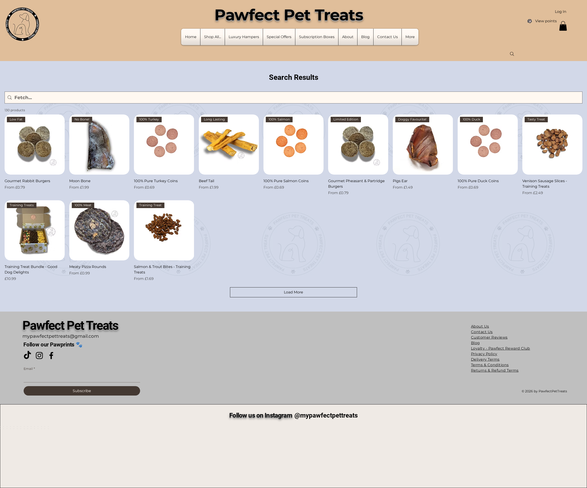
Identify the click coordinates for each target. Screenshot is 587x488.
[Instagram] (39, 151)
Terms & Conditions (490, 161)
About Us (480, 122)
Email (29, 164)
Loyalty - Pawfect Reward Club (500, 144)
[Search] (512, 54)
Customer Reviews (489, 133)
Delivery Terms (485, 155)
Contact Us (482, 127)
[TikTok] (27, 151)
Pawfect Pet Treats (70, 121)
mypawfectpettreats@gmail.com (60, 132)
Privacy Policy (484, 150)
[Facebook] (51, 151)
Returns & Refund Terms (495, 166)
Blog (475, 139)
